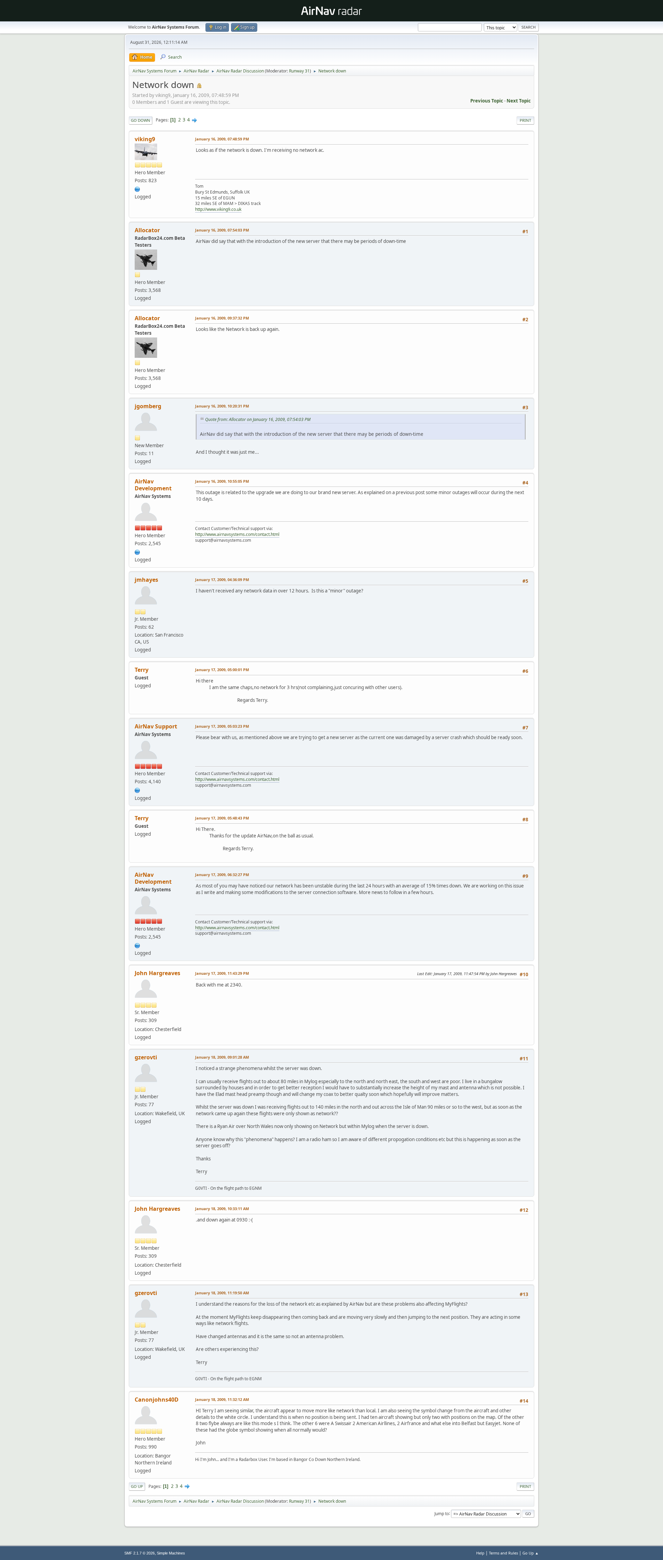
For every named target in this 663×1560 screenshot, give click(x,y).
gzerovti (146, 1057)
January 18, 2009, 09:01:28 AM (222, 1057)
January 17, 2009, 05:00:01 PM (222, 669)
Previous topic (486, 101)
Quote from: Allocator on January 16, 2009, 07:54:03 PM (257, 419)
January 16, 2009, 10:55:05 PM (222, 481)
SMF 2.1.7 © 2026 (139, 1553)
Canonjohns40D (157, 1399)
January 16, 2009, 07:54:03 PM (222, 230)
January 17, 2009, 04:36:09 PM (222, 579)
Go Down (140, 120)
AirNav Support (156, 726)
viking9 (145, 139)
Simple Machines (171, 1553)
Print (525, 120)
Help (480, 1553)
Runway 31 (299, 71)
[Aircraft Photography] (137, 188)
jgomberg (148, 406)
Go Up (137, 1486)
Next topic (519, 101)
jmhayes (146, 579)
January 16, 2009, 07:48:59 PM (222, 138)
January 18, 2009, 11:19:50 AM (222, 1292)
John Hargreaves (157, 973)
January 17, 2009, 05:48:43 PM (222, 818)
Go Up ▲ (530, 1553)
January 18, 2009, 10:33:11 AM (222, 1208)
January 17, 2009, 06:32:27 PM (222, 874)
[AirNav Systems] (137, 551)
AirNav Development (153, 485)
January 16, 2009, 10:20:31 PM (222, 406)
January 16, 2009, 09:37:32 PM (222, 318)
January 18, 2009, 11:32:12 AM (222, 1399)
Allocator (147, 230)
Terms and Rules (503, 1553)
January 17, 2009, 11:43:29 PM (222, 973)
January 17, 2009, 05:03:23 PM (222, 726)
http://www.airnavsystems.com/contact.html (237, 534)
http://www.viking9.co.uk (218, 209)
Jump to (441, 1513)
